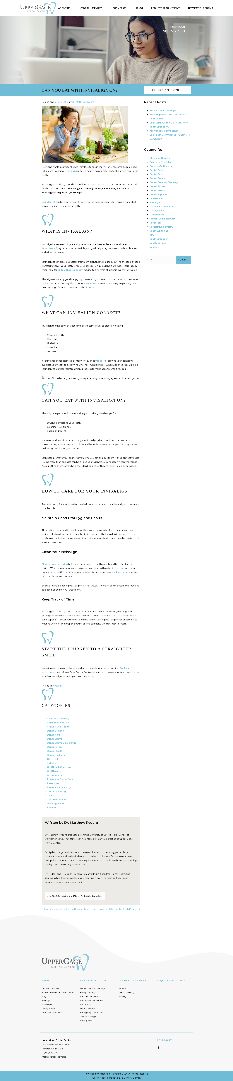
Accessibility (47, 1004)
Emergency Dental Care (91, 1012)
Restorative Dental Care (91, 1000)
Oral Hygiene (54, 771)
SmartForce (92, 283)
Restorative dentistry (59, 787)
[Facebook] (158, 1047)
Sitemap (46, 1000)
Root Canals (85, 1004)
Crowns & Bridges (88, 1016)
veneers (100, 361)
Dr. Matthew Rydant (83, 102)
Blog (139, 8)
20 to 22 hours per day (70, 270)
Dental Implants (56, 755)
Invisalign (72, 171)
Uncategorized (55, 803)
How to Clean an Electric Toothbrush (62, 909)
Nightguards (86, 1021)
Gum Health (53, 759)
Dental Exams (54, 739)
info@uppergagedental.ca (54, 1057)
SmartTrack (48, 248)
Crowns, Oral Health (58, 726)
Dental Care (53, 735)
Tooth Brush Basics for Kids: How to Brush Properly (111, 909)
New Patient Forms (200, 8)
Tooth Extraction (56, 799)
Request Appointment (165, 8)
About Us (64, 8)
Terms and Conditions (52, 1012)
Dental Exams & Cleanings (61, 743)
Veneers (51, 807)
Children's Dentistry (58, 718)
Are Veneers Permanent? (164, 131)
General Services (91, 8)
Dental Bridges (55, 731)
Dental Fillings (55, 747)
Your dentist (48, 202)
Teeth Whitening (56, 791)
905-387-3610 (174, 31)
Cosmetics (119, 8)
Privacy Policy (48, 1008)
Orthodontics (54, 775)
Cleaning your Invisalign (55, 564)
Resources (53, 783)
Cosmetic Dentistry (58, 722)
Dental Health (54, 751)
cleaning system (119, 572)
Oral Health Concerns (59, 767)
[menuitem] (65, 8)
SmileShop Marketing (110, 1074)
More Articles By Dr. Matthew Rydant (75, 896)
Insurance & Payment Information (58, 992)
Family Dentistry (88, 992)
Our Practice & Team (51, 988)
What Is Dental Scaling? (163, 110)
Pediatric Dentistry (89, 996)
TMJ (49, 795)
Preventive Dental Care (60, 779)
